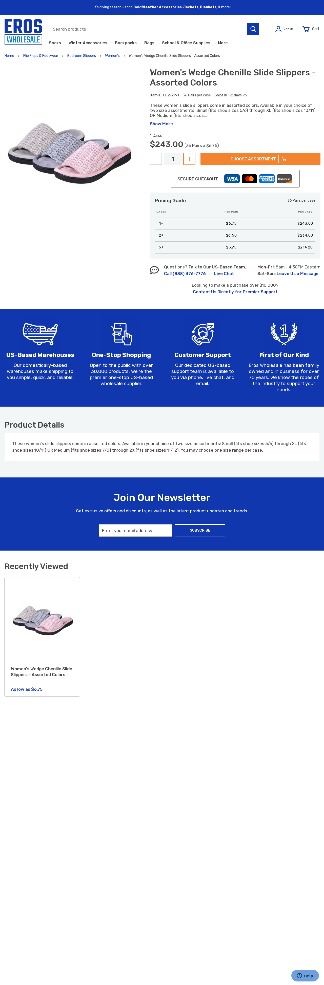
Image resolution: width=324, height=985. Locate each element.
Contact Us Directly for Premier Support (235, 291)
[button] (253, 29)
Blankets (208, 7)
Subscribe (200, 530)
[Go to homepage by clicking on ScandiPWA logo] (23, 32)
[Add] (189, 159)
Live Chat (224, 273)
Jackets (190, 7)
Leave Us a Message (297, 273)
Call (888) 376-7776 (185, 273)
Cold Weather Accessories (157, 7)
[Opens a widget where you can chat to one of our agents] (305, 976)
